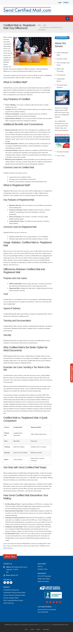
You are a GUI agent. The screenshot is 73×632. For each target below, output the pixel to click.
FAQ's (26, 629)
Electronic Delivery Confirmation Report (14, 595)
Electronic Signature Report (11, 598)
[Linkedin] (11, 582)
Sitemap (38, 629)
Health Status (46, 629)
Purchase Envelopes (63, 152)
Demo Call (6, 548)
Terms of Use (61, 155)
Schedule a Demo (42, 569)
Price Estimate (61, 75)
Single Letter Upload (43, 581)
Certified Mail (10, 77)
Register (66, 2)
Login (60, 2)
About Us (40, 566)
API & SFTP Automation (44, 576)
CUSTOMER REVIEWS (45, 607)
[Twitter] (8, 582)
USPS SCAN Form (8, 603)
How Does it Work (62, 59)
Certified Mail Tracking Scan (11, 590)
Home (39, 25)
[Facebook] (4, 582)
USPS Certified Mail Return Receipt (13, 600)
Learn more (6, 543)
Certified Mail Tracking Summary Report (14, 592)
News (44, 25)
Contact (32, 629)
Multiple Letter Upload (44, 578)
